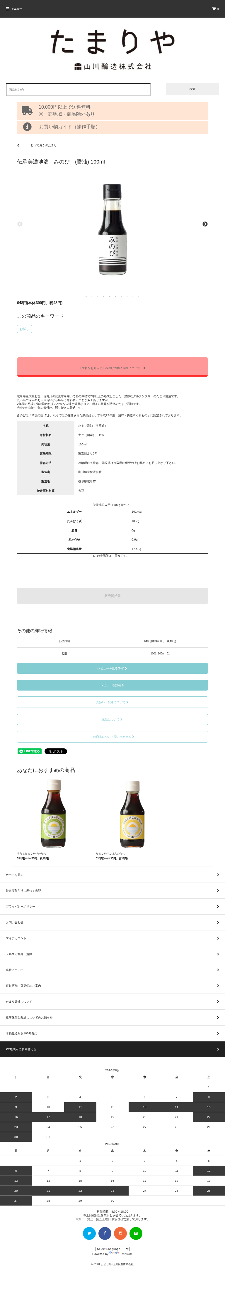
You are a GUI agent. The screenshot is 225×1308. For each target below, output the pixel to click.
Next (205, 224)
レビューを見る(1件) (110, 668)
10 (139, 296)
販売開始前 (113, 595)
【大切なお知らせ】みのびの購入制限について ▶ (112, 368)
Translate (126, 1253)
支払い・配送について (110, 702)
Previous (20, 224)
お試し (24, 329)
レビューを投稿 (110, 685)
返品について (111, 719)
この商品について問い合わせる (110, 736)
